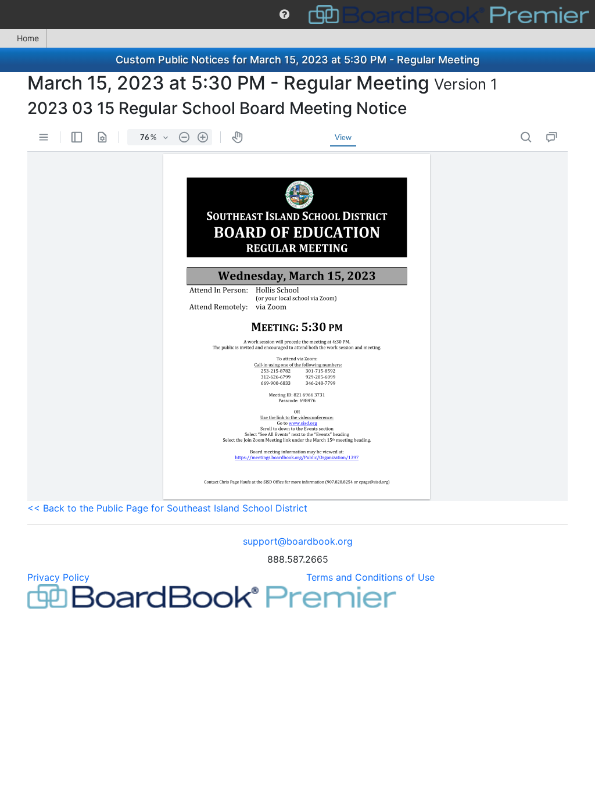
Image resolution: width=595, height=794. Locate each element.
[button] (284, 14)
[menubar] (297, 14)
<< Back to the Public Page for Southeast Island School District (167, 508)
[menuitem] (284, 14)
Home (28, 38)
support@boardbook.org (298, 541)
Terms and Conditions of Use (370, 577)
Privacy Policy (58, 577)
